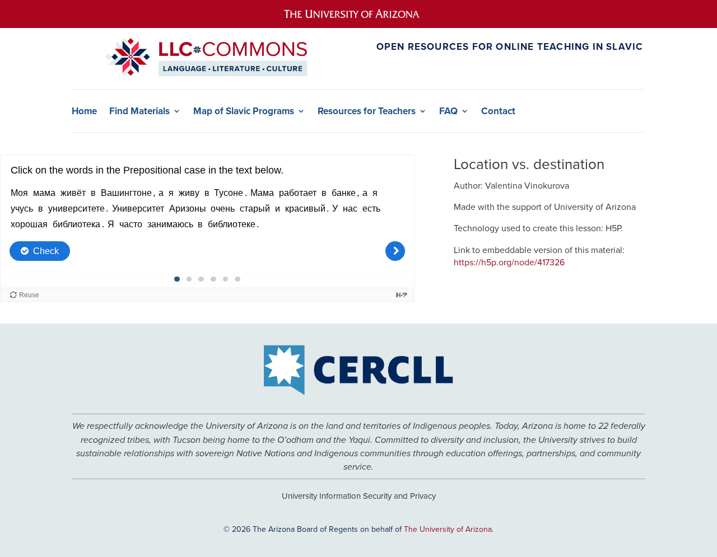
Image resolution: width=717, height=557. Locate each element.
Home (84, 111)
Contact (498, 111)
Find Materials (139, 111)
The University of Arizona (448, 529)
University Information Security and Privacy (359, 496)
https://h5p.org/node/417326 (509, 262)
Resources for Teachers (367, 111)
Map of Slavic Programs (243, 111)
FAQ (448, 111)
